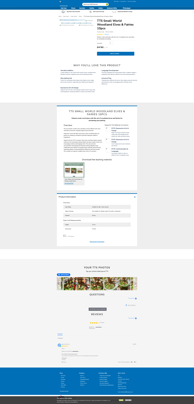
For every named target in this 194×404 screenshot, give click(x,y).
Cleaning (63, 387)
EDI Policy (82, 385)
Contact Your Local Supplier (132, 1)
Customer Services (123, 1)
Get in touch (82, 377)
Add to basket (115, 54)
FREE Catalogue (116, 1)
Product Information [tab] (67, 197)
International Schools (84, 379)
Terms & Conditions (104, 381)
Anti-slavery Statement (104, 383)
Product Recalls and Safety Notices (107, 385)
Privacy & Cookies (103, 379)
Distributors (82, 381)
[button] (59, 283)
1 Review (106, 34)
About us (82, 375)
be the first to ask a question (97, 309)
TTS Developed (126, 8)
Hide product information (97, 241)
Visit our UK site (83, 383)
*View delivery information (64, 391)
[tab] (130, 305)
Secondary (82, 8)
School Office (63, 385)
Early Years (64, 8)
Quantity (99, 43)
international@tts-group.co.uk (127, 392)
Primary (73, 8)
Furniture (91, 8)
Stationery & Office (112, 8)
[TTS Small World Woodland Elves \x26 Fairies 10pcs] (76, 20)
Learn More (128, 400)
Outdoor (100, 8)
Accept (121, 400)
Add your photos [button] (64, 274)
